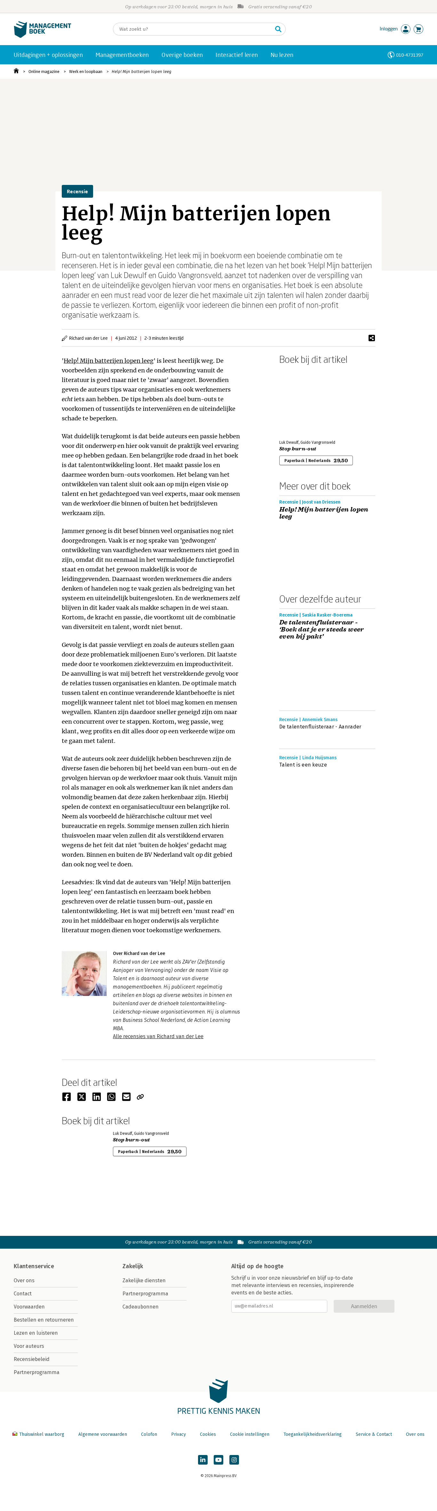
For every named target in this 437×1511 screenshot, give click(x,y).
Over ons (24, 1280)
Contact (23, 1294)
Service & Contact (374, 1434)
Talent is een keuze (303, 765)
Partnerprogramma (37, 1372)
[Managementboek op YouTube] (218, 1460)
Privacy (178, 1434)
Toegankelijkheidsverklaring (312, 1434)
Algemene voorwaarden (102, 1434)
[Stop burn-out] (301, 401)
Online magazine (44, 71)
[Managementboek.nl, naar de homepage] (42, 36)
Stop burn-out (297, 449)
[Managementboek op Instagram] (234, 1460)
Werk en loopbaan (85, 71)
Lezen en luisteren (36, 1333)
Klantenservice (34, 1266)
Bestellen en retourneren (44, 1320)
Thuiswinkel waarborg (42, 1434)
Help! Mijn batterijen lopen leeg (141, 71)
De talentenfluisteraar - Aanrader (320, 727)
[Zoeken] (278, 29)
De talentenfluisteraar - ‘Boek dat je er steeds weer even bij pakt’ (321, 629)
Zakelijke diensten (144, 1280)
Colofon (149, 1434)
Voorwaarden (29, 1307)
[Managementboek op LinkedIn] (203, 1460)
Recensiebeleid (32, 1359)
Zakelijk (133, 1266)
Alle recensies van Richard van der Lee (158, 1036)
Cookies (208, 1434)
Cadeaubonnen (141, 1307)
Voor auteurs (29, 1346)
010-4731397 (409, 55)
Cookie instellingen (249, 1434)
